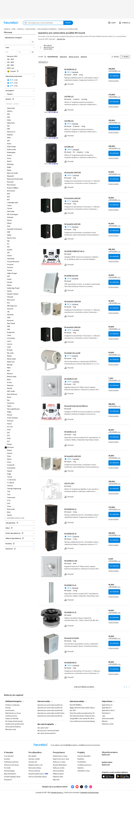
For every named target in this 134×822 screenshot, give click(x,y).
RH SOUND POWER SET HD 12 (74, 251)
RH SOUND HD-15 (70, 534)
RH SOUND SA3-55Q (71, 276)
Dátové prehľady (58, 771)
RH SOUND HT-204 (70, 379)
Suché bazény (9, 710)
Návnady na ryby (10, 729)
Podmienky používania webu (89, 792)
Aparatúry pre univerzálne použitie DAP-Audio (50, 708)
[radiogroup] (20, 83)
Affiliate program (58, 774)
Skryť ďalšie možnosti (14, 518)
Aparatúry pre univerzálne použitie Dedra (50, 713)
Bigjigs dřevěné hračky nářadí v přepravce (83, 708)
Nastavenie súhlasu (34, 768)
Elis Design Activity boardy (14, 721)
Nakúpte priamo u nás (35, 765)
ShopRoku (80, 759)
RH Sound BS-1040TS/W (72, 456)
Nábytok (104, 721)
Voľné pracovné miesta (11, 765)
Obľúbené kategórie (13, 701)
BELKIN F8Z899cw (76, 705)
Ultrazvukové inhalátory (13, 727)
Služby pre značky (58, 768)
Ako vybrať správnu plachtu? (46, 733)
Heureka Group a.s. (57, 792)
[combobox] (43, 23)
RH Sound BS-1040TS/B (72, 198)
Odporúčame (107, 701)
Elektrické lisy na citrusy (13, 713)
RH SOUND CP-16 (70, 612)
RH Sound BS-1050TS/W (72, 301)
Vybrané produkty (77, 701)
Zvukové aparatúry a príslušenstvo (47, 29)
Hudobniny (20, 29)
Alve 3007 (73, 710)
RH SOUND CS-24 (70, 585)
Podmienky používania (11, 762)
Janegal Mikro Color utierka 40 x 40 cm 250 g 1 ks (83, 719)
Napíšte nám (106, 755)
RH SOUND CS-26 (70, 432)
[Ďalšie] (129, 687)
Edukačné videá (58, 777)
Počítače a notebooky (12, 705)
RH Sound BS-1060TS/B (72, 327)
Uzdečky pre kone (11, 716)
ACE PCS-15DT (69, 483)
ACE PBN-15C (69, 121)
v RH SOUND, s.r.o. (114, 71)
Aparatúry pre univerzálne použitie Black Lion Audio (50, 710)
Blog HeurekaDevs (10, 774)
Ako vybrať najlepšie (45, 724)
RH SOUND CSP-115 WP (72, 353)
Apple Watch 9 (106, 708)
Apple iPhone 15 (107, 705)
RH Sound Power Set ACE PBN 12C (76, 406)
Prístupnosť (8, 780)
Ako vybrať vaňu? (43, 728)
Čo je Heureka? (9, 756)
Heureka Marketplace (60, 765)
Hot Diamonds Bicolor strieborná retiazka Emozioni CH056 (83, 716)
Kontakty (7, 759)
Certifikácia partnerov (84, 765)
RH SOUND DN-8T (70, 662)
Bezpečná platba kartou (36, 774)
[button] (17, 42)
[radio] (6, 80)
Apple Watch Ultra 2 (108, 710)
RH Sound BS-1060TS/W (72, 172)
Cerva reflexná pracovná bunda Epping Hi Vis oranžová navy (83, 721)
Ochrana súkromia (34, 771)
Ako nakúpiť (32, 756)
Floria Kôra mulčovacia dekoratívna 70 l (82, 713)
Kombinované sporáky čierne (14, 724)
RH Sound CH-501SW (71, 638)
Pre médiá (7, 768)
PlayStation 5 (106, 713)
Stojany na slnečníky (12, 719)
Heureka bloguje (9, 771)
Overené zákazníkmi (83, 756)
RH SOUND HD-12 (70, 509)
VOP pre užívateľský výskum (37, 777)
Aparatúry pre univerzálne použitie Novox (50, 716)
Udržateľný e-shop (83, 771)
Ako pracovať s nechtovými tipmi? (48, 731)
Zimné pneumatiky (108, 719)
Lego (103, 716)
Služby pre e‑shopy (59, 762)
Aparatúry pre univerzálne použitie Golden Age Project (50, 705)
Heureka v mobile (34, 759)
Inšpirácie (80, 768)
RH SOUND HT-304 (70, 561)
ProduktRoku (81, 762)
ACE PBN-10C (69, 147)
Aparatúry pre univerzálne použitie (68, 29)
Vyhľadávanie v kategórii (13, 38)
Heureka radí (32, 762)
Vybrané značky (43, 701)
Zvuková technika (30, 29)
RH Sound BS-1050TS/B (72, 224)
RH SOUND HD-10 (70, 69)
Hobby (13, 29)
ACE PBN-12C (69, 96)
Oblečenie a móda (107, 724)
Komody (8, 708)
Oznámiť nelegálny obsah (12, 777)
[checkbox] (6, 56)
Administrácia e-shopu (60, 756)
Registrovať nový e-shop (61, 759)
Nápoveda (56, 780)
